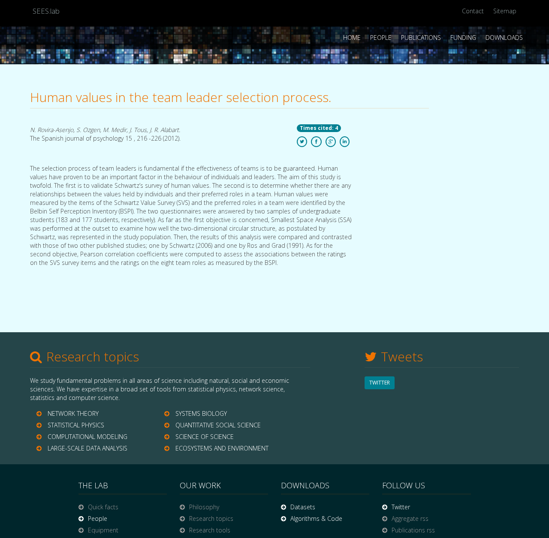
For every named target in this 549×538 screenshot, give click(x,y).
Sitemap (504, 11)
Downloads (504, 37)
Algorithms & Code (316, 518)
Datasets (302, 507)
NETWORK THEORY (73, 413)
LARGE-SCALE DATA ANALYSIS (87, 448)
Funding (463, 37)
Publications (421, 37)
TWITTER (379, 382)
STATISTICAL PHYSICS (76, 425)
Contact (473, 11)
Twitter (401, 507)
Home (352, 37)
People (381, 37)
